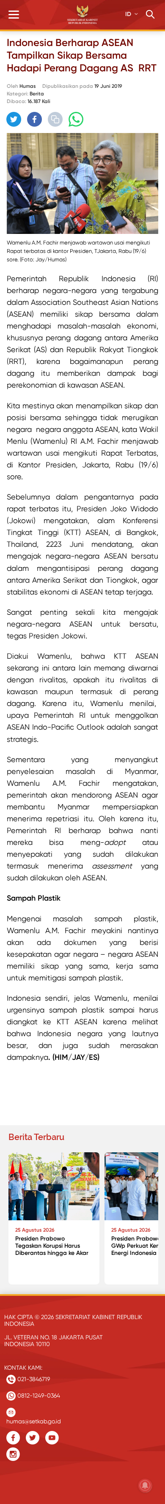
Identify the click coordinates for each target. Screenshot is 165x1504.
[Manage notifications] (145, 1485)
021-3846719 (33, 1379)
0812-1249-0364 (38, 1395)
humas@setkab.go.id (33, 1419)
